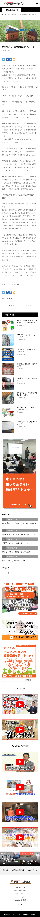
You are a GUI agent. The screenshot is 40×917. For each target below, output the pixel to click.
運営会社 (7, 870)
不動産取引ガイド (11, 10)
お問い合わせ (33, 870)
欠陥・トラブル (20, 894)
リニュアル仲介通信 (20, 900)
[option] (10, 859)
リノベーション (20, 897)
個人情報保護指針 (20, 870)
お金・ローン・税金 (20, 890)
